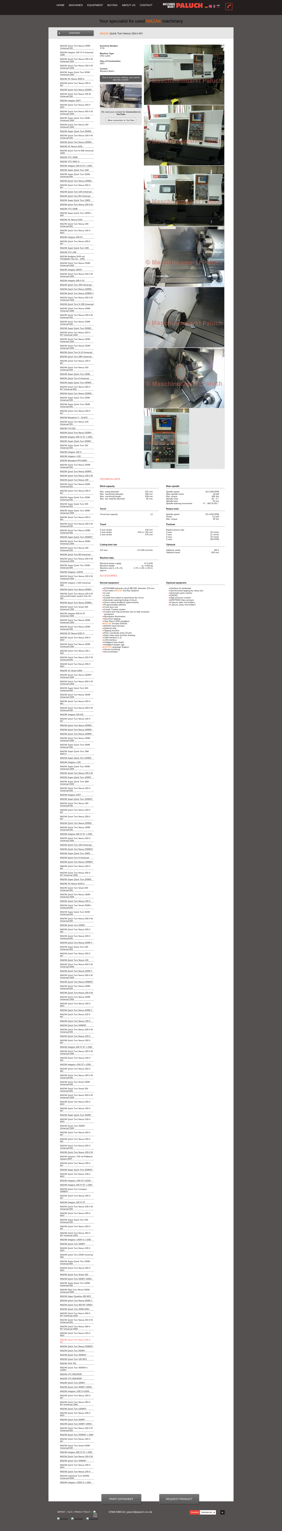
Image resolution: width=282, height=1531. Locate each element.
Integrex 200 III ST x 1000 (76, 166)
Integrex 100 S (70, 452)
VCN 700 (68, 1363)
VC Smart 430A (71, 670)
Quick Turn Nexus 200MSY (76, 849)
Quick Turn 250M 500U (74, 1309)
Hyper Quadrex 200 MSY (75, 1296)
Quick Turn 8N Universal (75, 196)
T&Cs (69, 1512)
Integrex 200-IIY (71, 237)
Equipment (95, 5)
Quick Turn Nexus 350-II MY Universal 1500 (75, 1234)
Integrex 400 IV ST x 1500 (76, 1047)
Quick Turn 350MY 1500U (76, 1387)
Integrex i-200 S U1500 (74, 1391)
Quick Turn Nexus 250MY (76, 432)
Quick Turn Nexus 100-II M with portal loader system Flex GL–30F (76, 596)
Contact (146, 5)
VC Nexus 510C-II (72, 633)
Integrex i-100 (70, 762)
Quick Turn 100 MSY (73, 1359)
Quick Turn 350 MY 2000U (76, 1305)
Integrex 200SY (71, 270)
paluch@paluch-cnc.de (139, 1512)
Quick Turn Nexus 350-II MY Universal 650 (75, 388)
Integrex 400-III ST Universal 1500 (72, 614)
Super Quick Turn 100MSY (76, 799)
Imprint (61, 1512)
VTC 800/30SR (71, 1374)
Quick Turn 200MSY (73, 1025)
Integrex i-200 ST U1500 (75, 1180)
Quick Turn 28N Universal (76, 356)
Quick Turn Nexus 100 (74, 480)
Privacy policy (82, 1512)
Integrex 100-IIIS (71, 714)
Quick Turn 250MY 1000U (76, 1279)
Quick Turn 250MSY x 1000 (76, 1435)
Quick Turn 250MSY (73, 1355)
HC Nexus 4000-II (72, 79)
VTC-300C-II (69, 161)
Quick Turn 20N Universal (76, 285)
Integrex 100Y (70, 795)
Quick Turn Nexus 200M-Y (76, 971)
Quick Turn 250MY (72, 1350)
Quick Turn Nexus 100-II (75, 901)
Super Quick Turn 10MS (75, 200)
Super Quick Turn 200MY (75, 441)
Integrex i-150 (70, 456)
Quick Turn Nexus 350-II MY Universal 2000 (75, 1327)
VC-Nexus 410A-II (72, 883)
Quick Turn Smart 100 (74, 1274)
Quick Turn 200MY (72, 925)
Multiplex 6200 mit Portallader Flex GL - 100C (72, 257)
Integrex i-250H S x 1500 (75, 1239)
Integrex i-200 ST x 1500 (75, 1064)
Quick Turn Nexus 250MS (76, 90)
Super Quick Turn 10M (74, 170)
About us (128, 5)
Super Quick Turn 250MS (75, 131)
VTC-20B (68, 252)
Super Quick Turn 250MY (75, 1115)
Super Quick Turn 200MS (75, 382)
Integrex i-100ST (71, 572)
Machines (76, 5)
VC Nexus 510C (71, 219)
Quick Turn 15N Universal (76, 192)
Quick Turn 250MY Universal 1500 (72, 1127)
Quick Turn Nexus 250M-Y (76, 942)
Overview (74, 33)
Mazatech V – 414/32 (74, 417)
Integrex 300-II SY (72, 280)
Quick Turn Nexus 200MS (76, 142)
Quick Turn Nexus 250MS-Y (77, 293)
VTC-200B (68, 157)
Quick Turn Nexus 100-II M (76, 204)
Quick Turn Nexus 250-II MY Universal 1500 (75, 333)
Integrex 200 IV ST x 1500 (76, 1185)
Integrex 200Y (70, 100)
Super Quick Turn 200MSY (76, 537)
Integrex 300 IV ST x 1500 (76, 437)
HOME (60, 5)
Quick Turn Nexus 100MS (76, 289)
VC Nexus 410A (71, 146)
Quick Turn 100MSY (73, 1409)
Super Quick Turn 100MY (75, 777)
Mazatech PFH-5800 (73, 460)
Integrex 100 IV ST (72, 1202)
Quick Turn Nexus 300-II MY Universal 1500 (75, 874)
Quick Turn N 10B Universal (76, 304)
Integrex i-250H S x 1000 (75, 1482)
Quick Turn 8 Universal (74, 378)
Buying (112, 5)
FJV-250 (67, 428)
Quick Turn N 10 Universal (76, 352)
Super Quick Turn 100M (75, 374)
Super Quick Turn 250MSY (76, 1170)
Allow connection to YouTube (121, 120)
